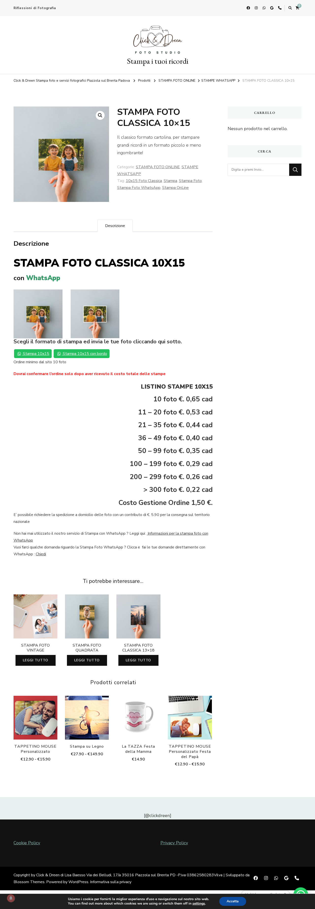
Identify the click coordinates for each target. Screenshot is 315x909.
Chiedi (41, 554)
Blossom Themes (29, 882)
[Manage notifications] (11, 898)
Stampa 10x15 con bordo (84, 353)
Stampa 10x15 (35, 353)
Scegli (35, 719)
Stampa (170, 180)
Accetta (233, 901)
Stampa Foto (190, 180)
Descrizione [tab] (115, 225)
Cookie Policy (27, 843)
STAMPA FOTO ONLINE (158, 167)
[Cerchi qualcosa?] (258, 170)
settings (198, 903)
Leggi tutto (35, 660)
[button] (100, 115)
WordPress (78, 882)
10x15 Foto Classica (144, 180)
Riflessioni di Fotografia (35, 8)
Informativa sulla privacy (110, 882)
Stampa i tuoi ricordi (157, 61)
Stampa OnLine (175, 187)
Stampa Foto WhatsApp (138, 187)
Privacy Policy (174, 843)
